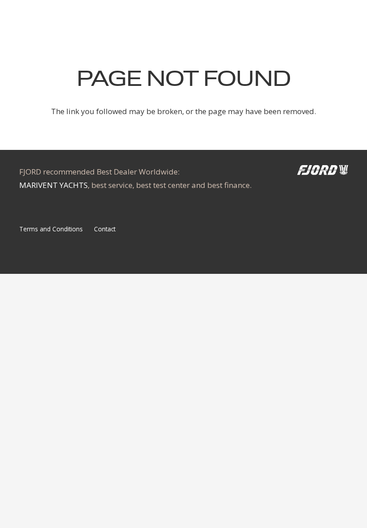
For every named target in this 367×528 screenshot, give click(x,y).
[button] (336, 18)
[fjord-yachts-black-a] (53, 17)
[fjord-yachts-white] (322, 172)
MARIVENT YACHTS (53, 185)
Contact (104, 229)
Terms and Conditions (51, 229)
